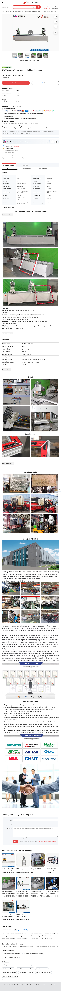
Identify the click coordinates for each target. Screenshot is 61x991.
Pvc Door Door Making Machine (10, 957)
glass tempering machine (8, 936)
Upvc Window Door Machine (26, 972)
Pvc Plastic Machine (24, 965)
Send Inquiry (15, 83)
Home (3, 11)
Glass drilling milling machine (52, 933)
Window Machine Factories (39, 965)
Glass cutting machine (21, 933)
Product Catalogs (24, 930)
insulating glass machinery (8, 933)
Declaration (46, 984)
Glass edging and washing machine (39, 933)
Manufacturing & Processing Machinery (14, 11)
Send (15, 841)
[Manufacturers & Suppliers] (31, 2)
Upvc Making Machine (41, 968)
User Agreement (39, 984)
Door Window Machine (8, 968)
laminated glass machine (22, 936)
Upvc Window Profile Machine (43, 972)
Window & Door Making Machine (49, 11)
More (3, 979)
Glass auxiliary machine (51, 936)
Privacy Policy (54, 984)
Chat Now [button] (46, 83)
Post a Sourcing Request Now (47, 841)
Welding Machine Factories (9, 965)
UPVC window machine (21, 938)
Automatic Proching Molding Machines (33, 953)
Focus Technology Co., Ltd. (20, 984)
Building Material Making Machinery (32, 11)
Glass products (48, 938)
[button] (54, 168)
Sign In (4, 158)
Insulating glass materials (36, 938)
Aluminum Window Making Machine (11, 953)
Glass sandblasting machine (37, 936)
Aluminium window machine (8, 938)
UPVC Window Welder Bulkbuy (10, 976)
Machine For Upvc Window (9, 972)
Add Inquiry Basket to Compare (30, 60)
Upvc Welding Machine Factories (25, 968)
